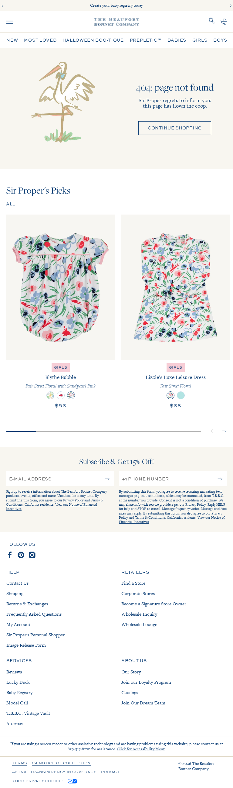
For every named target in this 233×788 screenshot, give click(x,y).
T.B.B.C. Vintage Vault (28, 713)
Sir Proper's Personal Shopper (35, 634)
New (12, 40)
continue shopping (175, 128)
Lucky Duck (18, 682)
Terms (19, 763)
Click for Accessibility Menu (141, 749)
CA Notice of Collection (61, 763)
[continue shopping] (61, 108)
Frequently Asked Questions (34, 614)
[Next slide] (230, 5)
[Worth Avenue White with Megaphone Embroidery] (61, 395)
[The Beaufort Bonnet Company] (116, 21)
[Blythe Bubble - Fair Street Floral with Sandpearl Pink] (60, 287)
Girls (200, 40)
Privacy (110, 772)
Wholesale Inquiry (139, 614)
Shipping (14, 593)
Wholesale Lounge (139, 624)
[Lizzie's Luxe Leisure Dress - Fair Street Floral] (175, 287)
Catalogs (129, 692)
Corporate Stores (138, 593)
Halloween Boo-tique (92, 40)
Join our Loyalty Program (146, 682)
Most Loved (40, 40)
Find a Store (133, 583)
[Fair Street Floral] (170, 395)
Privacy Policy (73, 500)
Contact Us (17, 583)
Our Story (131, 672)
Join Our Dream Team (143, 703)
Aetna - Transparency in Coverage (54, 772)
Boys (220, 40)
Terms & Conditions (150, 517)
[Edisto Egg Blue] (181, 395)
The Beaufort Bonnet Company (196, 766)
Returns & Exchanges (27, 603)
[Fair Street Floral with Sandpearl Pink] (71, 395)
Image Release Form (26, 645)
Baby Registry (19, 692)
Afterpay (14, 723)
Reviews (14, 672)
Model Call (17, 703)
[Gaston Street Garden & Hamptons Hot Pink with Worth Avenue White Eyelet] (50, 395)
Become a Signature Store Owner (153, 603)
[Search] (212, 22)
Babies (176, 40)
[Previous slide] (2, 5)
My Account (18, 624)
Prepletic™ (145, 40)
